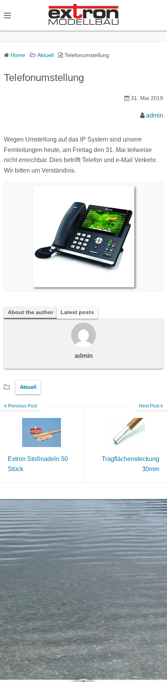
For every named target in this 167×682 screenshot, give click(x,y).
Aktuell (28, 387)
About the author (30, 312)
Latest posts (77, 312)
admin (154, 115)
